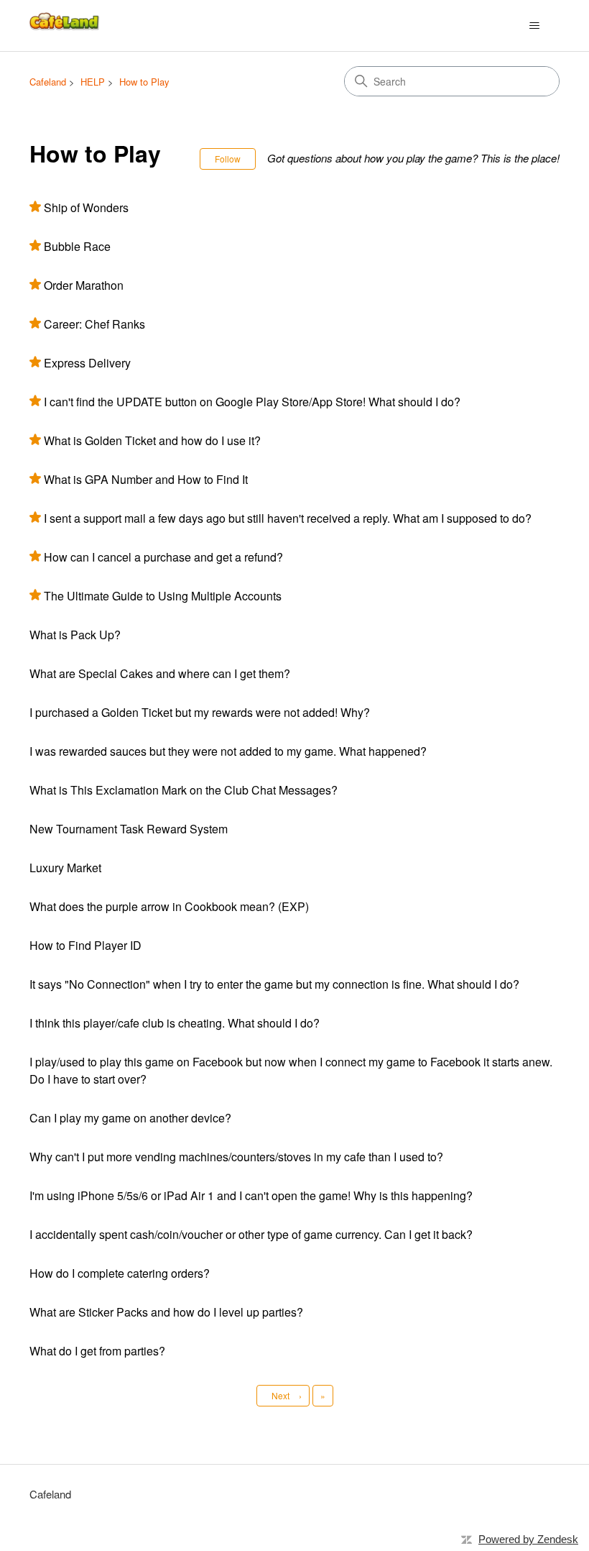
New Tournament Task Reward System (128, 828)
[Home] (65, 25)
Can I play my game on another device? (130, 1118)
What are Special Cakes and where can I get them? (159, 673)
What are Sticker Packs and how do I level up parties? (166, 1312)
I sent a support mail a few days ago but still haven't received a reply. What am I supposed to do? (288, 518)
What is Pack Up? (75, 634)
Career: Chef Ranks (94, 324)
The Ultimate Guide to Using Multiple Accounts (163, 595)
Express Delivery (87, 362)
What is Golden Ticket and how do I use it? (152, 440)
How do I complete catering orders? (119, 1273)
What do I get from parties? (97, 1350)
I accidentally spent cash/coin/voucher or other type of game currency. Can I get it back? (251, 1234)
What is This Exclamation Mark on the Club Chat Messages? (183, 790)
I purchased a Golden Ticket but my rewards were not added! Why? (199, 712)
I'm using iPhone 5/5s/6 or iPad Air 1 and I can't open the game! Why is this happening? (251, 1195)
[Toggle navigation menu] (534, 25)
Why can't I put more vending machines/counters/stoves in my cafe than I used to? (236, 1156)
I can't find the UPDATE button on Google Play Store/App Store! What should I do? (252, 401)
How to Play (144, 81)
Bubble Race (77, 246)
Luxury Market (65, 867)
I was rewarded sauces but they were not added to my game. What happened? (228, 751)
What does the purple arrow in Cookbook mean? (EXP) (169, 906)
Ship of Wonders (86, 207)
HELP (92, 81)
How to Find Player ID (85, 945)
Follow (228, 158)
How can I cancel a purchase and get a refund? (163, 557)
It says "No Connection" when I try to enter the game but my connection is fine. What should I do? (274, 984)
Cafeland (47, 81)
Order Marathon (84, 285)
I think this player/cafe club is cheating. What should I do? (174, 1023)
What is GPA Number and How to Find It (146, 479)
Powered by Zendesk (528, 1539)
